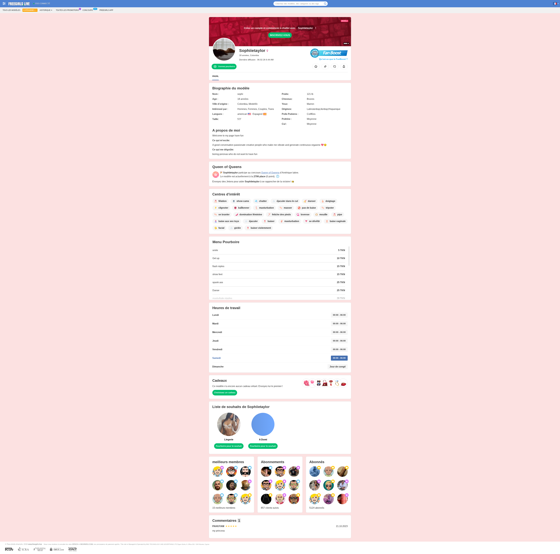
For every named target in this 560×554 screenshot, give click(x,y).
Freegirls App (106, 10)
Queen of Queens (270, 172)
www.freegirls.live (35, 544)
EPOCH (75, 544)
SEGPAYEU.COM (86, 544)
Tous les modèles (11, 10)
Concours (88, 10)
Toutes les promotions (67, 10)
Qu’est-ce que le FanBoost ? (333, 59)
